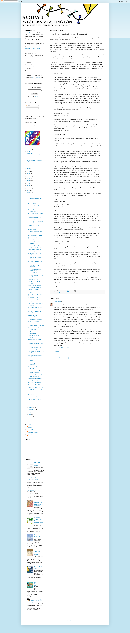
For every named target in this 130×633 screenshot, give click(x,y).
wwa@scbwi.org (36, 77)
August (31, 412)
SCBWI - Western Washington (34, 154)
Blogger (72, 621)
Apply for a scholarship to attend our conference (34, 286)
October (31, 407)
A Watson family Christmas (35, 319)
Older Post (101, 355)
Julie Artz (30, 427)
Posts (28, 105)
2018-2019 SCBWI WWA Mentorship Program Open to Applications (38, 521)
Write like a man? (32, 203)
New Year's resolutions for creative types (34, 269)
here (43, 38)
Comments (30, 109)
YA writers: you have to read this (35, 340)
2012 (28, 185)
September (31, 409)
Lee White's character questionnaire (37, 464)
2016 (28, 176)
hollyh (30, 435)
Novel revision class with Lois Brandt (36, 359)
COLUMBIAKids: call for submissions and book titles (36, 324)
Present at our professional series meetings (35, 348)
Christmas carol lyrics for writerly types (34, 218)
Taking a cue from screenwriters (32, 316)
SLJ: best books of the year (35, 392)
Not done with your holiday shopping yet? (35, 242)
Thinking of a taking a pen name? (35, 262)
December (31, 195)
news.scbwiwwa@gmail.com (32, 48)
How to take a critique (33, 397)
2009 (28, 193)
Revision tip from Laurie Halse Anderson (36, 352)
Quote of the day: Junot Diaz (35, 295)
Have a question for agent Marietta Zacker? (34, 258)
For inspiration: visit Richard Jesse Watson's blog (35, 276)
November (31, 405)
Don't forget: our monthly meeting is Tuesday (34, 371)
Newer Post (53, 355)
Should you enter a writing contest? (35, 232)
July (30, 414)
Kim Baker (31, 429)
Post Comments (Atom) (63, 358)
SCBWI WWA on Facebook (34, 156)
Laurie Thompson (33, 432)
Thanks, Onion (32, 229)
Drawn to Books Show (38, 567)
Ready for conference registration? (37, 536)
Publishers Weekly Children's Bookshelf (34, 160)
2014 (28, 181)
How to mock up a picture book (34, 206)
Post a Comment (56, 351)
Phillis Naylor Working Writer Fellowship (35, 222)
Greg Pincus (57, 301)
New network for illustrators (35, 235)
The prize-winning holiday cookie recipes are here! (35, 254)
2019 (28, 169)
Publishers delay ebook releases (34, 282)
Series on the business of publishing (34, 250)
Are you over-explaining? (34, 279)
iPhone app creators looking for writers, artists (35, 328)
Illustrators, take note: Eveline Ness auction (36, 332)
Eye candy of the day (33, 321)
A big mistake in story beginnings (33, 266)
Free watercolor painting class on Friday (35, 304)
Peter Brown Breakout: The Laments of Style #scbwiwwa (38, 503)
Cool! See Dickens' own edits (35, 389)
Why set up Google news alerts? (34, 312)
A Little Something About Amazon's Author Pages (37, 600)
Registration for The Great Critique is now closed (33, 478)
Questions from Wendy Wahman (34, 238)
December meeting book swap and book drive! (35, 344)
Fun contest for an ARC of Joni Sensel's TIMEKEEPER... (36, 246)
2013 (28, 183)
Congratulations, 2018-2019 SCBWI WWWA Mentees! (38, 552)
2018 (28, 171)
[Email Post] (74, 291)
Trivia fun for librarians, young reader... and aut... (36, 210)
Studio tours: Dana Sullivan (35, 385)
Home (77, 355)
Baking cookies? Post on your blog (35, 300)
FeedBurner (38, 97)
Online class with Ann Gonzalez (33, 226)
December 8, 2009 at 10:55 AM (62, 348)
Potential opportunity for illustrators (34, 363)
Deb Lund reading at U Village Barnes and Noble (36, 375)
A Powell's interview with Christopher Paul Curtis (35, 197)
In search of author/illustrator (35, 201)
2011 (28, 188)
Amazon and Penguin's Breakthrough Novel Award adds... (36, 291)
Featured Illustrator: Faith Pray (38, 583)
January (31, 417)
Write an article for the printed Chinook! (35, 367)
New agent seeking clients (34, 382)
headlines (39, 125)
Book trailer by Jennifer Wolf (35, 387)
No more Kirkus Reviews (34, 273)
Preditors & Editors (31, 158)
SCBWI (29, 33)
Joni (29, 424)
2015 (28, 178)
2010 (28, 190)
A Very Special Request (33, 490)
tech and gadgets (57, 292)
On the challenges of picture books (35, 336)
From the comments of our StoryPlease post (34, 308)
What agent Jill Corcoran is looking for (35, 355)
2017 (28, 173)
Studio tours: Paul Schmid (34, 394)
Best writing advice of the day (35, 401)
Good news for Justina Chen (35, 399)
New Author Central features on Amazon (35, 214)
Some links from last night (35, 297)
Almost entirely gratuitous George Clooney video (35, 379)
